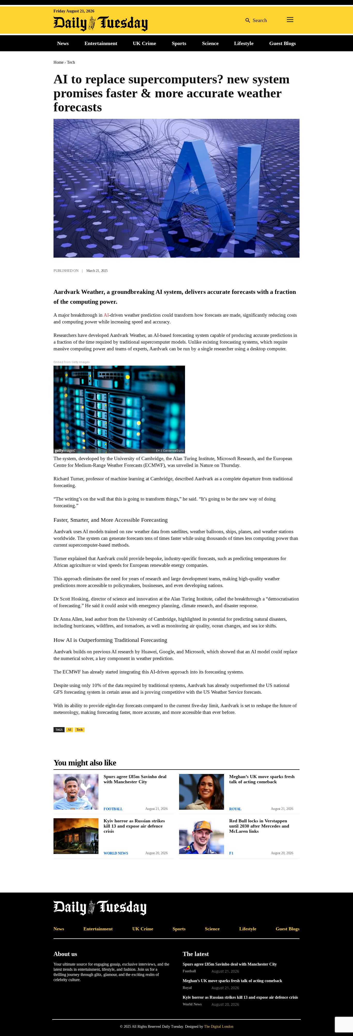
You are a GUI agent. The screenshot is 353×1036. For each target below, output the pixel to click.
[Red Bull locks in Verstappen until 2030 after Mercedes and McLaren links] (201, 836)
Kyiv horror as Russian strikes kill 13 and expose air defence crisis (134, 826)
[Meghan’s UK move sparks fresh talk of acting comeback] (201, 792)
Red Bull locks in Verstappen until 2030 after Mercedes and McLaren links (259, 826)
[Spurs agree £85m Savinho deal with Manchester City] (75, 792)
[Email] (282, 269)
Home (58, 62)
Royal (235, 809)
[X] (246, 269)
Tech (71, 62)
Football (113, 809)
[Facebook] (234, 269)
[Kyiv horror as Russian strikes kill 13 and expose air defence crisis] (75, 836)
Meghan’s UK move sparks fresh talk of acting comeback (262, 779)
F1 (231, 853)
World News (116, 853)
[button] (254, 20)
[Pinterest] (270, 269)
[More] (294, 269)
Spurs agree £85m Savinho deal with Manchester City (135, 779)
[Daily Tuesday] (87, 24)
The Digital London (218, 1026)
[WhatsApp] (258, 269)
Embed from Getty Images (71, 362)
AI (106, 315)
